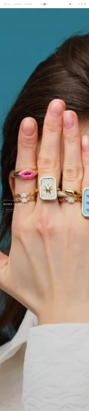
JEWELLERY (7, 4)
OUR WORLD (28, 4)
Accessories (17, 4)
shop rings (9, 209)
